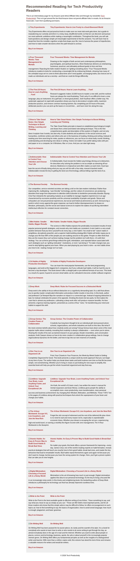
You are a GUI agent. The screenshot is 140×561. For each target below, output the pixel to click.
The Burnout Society (58, 184)
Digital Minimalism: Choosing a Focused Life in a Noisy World (75, 471)
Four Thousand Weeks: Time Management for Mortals (72, 57)
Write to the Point (57, 496)
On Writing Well (56, 524)
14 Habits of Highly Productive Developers (67, 261)
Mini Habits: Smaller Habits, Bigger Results (68, 222)
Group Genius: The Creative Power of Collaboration (71, 319)
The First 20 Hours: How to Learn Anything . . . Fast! (71, 90)
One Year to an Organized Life (62, 351)
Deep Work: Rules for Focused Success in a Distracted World (75, 286)
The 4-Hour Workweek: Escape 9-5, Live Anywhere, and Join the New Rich (80, 411)
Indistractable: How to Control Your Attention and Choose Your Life (78, 157)
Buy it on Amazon (35, 49)
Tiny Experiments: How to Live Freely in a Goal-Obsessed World (76, 27)
